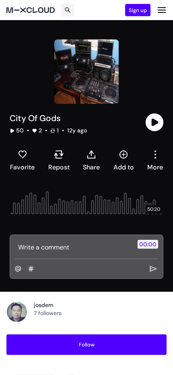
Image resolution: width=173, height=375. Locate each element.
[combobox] (155, 160)
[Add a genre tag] (31, 269)
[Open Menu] (162, 10)
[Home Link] (30, 10)
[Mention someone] (18, 269)
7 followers (48, 313)
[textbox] (73, 247)
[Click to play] (154, 122)
